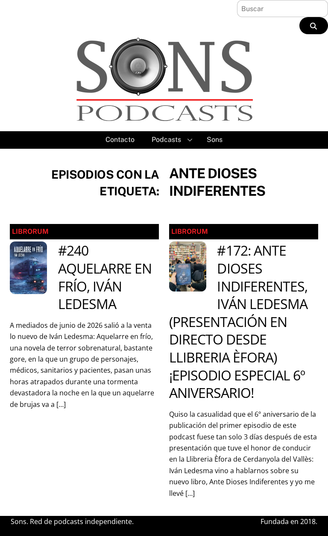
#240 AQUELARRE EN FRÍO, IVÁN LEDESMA (105, 277)
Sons (215, 139)
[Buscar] (313, 25)
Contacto (120, 139)
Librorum (30, 231)
